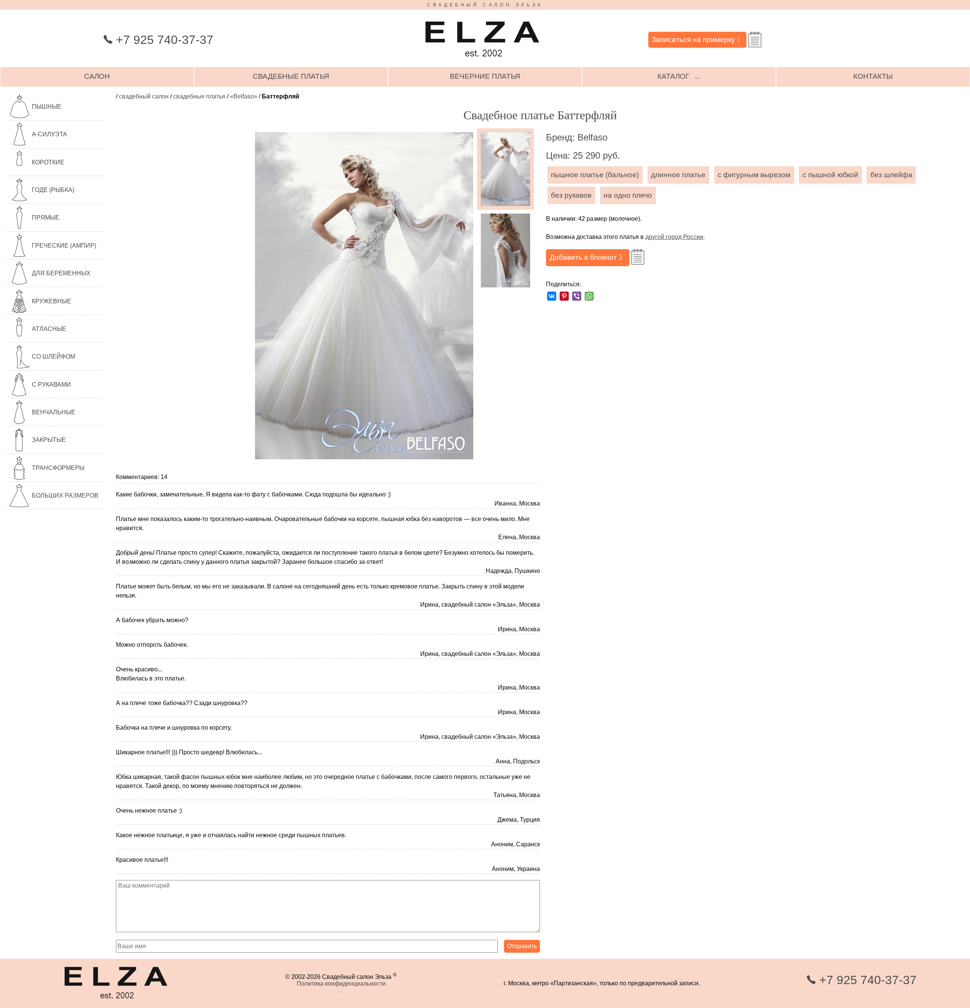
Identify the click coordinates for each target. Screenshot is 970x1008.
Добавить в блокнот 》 (588, 257)
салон (97, 76)
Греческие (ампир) (64, 245)
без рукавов (571, 195)
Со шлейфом (53, 356)
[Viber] (576, 296)
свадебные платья (291, 76)
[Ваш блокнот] (754, 39)
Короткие (48, 162)
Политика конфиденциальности (341, 983)
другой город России (674, 237)
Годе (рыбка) (53, 190)
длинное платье (678, 175)
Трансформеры (58, 468)
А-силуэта (49, 134)
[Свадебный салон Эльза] (482, 60)
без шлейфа (891, 175)
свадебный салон (144, 96)
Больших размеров (65, 495)
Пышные (46, 106)
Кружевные (51, 301)
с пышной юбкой (830, 175)
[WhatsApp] (589, 296)
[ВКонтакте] (551, 296)
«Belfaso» (243, 96)
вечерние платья (485, 76)
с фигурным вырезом (754, 175)
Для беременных (61, 273)
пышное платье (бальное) (595, 175)
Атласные (49, 329)
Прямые (45, 217)
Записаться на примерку (697, 40)
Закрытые (49, 440)
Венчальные (53, 412)
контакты (873, 76)
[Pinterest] (564, 296)
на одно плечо (628, 195)
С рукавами (51, 384)
